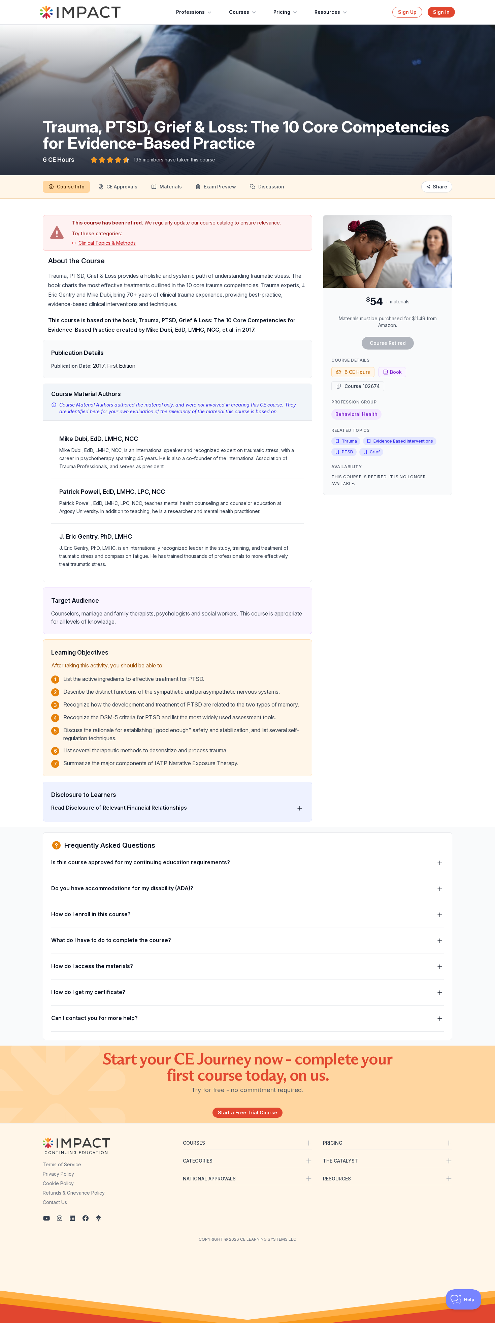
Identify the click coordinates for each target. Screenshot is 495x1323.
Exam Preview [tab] (220, 186)
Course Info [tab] (71, 186)
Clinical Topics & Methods (107, 243)
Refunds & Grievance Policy (74, 1193)
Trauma (349, 441)
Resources (327, 12)
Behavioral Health (356, 414)
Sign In (441, 12)
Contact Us (55, 1202)
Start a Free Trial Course (247, 1112)
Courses (239, 12)
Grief (375, 451)
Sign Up (407, 12)
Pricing (281, 12)
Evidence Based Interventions (403, 441)
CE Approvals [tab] (121, 186)
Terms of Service (62, 1164)
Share (440, 186)
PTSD (347, 451)
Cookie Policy (58, 1183)
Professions (190, 12)
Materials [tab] (171, 186)
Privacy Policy (58, 1174)
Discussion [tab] (271, 186)
